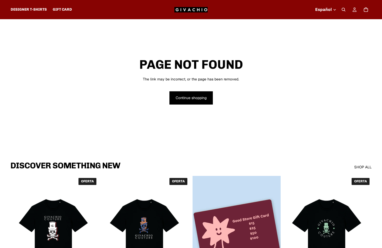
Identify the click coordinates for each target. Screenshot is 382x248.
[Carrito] (366, 9)
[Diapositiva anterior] (18, 231)
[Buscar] (343, 9)
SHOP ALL (363, 167)
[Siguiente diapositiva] (90, 231)
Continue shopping (191, 97)
